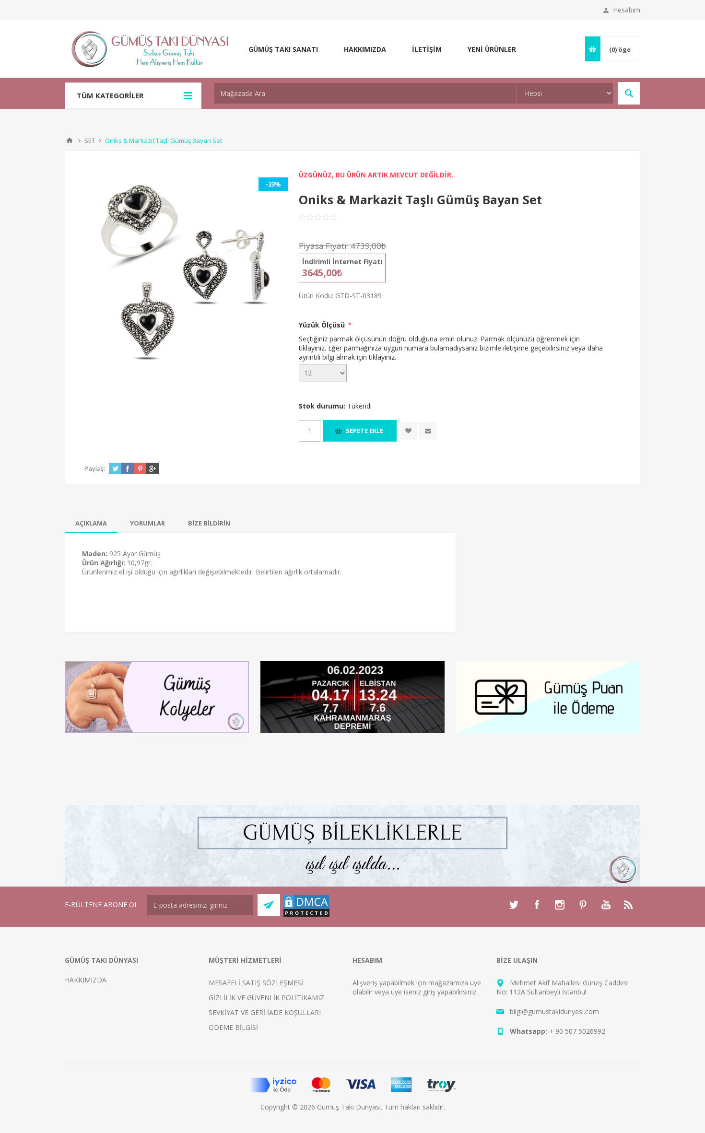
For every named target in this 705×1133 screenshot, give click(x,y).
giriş (429, 991)
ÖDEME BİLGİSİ (233, 1027)
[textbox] (365, 93)
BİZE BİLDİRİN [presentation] (209, 523)
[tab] (91, 523)
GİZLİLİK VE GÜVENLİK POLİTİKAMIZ (266, 997)
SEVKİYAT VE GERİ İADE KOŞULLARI (265, 1012)
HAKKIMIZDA (85, 979)
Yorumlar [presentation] (147, 523)
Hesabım (626, 9)
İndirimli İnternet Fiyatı (342, 261)
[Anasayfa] (69, 140)
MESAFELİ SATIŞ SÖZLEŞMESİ (256, 982)
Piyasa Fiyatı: (324, 245)
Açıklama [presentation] (91, 523)
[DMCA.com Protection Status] (306, 915)
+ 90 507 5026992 (577, 1031)
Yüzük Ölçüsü (323, 324)
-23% (273, 184)
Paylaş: (94, 468)
